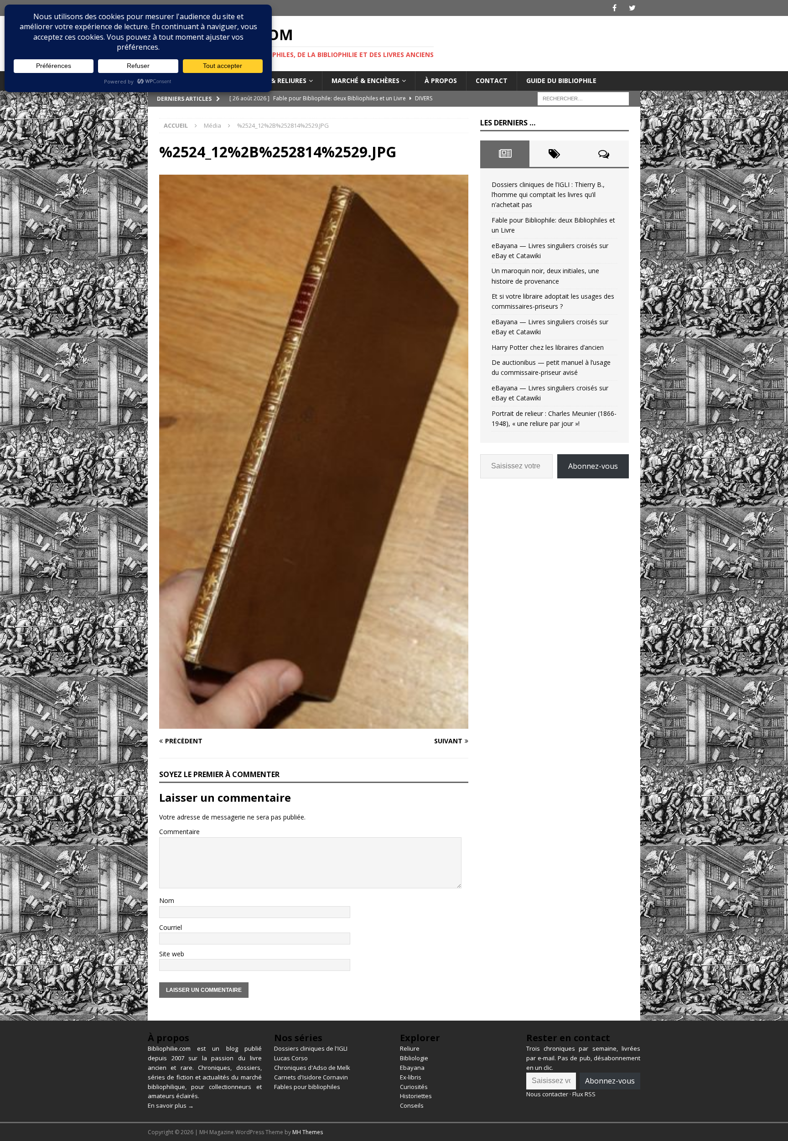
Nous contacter (547, 1094)
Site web (171, 953)
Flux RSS (584, 1094)
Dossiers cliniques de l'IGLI (310, 1048)
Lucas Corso (291, 1058)
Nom (166, 900)
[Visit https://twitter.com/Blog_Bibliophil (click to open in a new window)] (632, 8)
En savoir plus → (171, 1105)
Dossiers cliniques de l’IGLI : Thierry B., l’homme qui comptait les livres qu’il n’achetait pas (548, 194)
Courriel (170, 927)
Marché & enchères (365, 80)
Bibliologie (414, 1058)
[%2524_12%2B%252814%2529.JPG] (313, 723)
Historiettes (416, 1096)
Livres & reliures (277, 80)
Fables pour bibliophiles (307, 1087)
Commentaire (179, 831)
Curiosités (414, 1087)
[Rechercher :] (583, 97)
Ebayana (412, 1067)
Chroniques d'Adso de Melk (312, 1067)
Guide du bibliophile (561, 80)
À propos (441, 80)
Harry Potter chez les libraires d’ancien (548, 347)
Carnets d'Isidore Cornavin (311, 1077)
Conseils (412, 1105)
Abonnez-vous (593, 466)
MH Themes (307, 1132)
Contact (492, 80)
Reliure (410, 1048)
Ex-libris (410, 1077)
